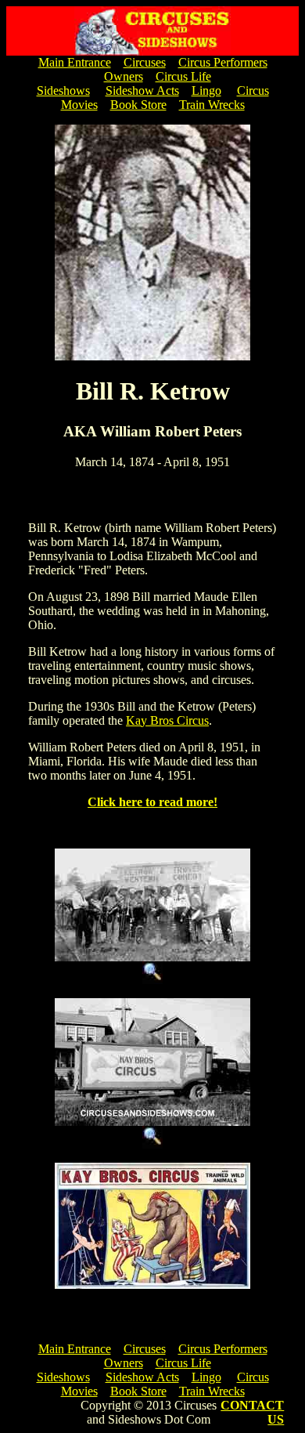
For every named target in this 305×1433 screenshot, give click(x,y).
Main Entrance (74, 62)
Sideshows (63, 90)
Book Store (138, 104)
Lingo (206, 90)
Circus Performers (222, 62)
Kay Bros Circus (167, 720)
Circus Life (183, 76)
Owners (123, 76)
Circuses (145, 62)
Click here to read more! (152, 802)
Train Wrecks (212, 104)
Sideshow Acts (142, 90)
